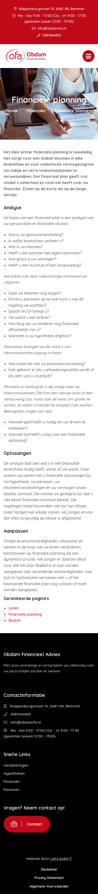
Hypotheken (14, 773)
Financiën (36, 110)
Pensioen (11, 789)
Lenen (13, 608)
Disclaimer (49, 869)
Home (12, 110)
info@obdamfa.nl (51, 28)
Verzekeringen (16, 765)
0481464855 (51, 35)
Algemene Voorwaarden (49, 886)
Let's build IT (61, 858)
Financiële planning (25, 614)
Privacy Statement (49, 878)
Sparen (14, 620)
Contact (34, 823)
